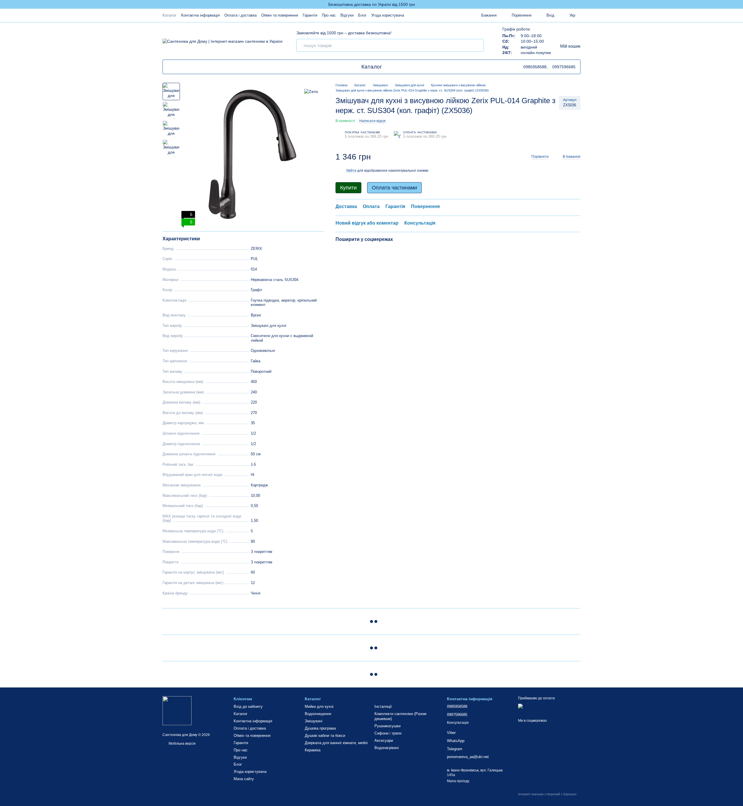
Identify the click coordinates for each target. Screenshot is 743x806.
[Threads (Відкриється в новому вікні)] (183, 67)
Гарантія (310, 15)
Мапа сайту (244, 779)
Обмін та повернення (279, 15)
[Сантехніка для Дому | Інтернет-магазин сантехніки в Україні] (177, 710)
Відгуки (347, 15)
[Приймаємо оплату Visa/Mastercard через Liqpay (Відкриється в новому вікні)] (549, 708)
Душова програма (320, 728)
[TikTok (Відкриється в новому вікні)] (169, 67)
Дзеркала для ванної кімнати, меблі (336, 743)
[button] (738, 4)
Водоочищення (318, 714)
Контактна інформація (200, 15)
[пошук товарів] (477, 45)
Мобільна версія (182, 743)
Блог (362, 15)
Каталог (169, 15)
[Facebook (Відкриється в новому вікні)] (190, 67)
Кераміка (312, 750)
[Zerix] (311, 91)
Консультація (458, 723)
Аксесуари (383, 740)
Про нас (329, 15)
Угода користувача (387, 15)
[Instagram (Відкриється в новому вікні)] (197, 67)
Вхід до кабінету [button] (248, 706)
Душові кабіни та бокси (325, 735)
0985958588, (535, 67)
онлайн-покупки (536, 52)
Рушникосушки (387, 726)
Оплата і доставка (240, 15)
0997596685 (564, 67)
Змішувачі (313, 721)
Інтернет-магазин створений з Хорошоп (547, 794)
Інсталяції (383, 706)
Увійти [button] (351, 171)
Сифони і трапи (387, 733)
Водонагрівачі (386, 748)
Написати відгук (372, 121)
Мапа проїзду (458, 781)
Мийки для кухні (319, 706)
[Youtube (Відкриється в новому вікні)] (176, 67)
